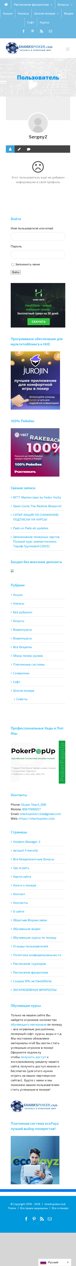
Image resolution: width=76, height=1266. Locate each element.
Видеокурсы (22, 629)
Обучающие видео (27, 929)
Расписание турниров (29, 963)
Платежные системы (29, 664)
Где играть (21, 868)
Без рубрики (22, 612)
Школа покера (23, 690)
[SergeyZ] (38, 123)
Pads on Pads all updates (30, 528)
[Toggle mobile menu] (68, 49)
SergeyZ (38, 136)
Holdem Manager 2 (26, 841)
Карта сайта (22, 876)
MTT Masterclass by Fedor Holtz (37, 497)
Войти (15, 272)
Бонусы (18, 621)
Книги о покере (24, 885)
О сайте (18, 911)
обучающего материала (28, 1024)
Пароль (16, 246)
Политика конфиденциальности (37, 955)
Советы (21, 699)
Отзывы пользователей (30, 946)
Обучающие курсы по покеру (35, 937)
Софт (16, 682)
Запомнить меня (27, 264)
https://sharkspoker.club (37, 818)
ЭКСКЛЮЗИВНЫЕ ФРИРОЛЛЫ (35, 990)
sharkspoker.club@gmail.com (40, 814)
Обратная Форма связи (30, 920)
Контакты (20, 902)
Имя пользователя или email (32, 228)
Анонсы (18, 603)
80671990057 (31, 809)
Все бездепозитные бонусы (33, 859)
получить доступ (33, 1057)
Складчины (21, 673)
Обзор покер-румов (28, 655)
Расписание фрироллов (30, 972)
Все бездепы (22, 647)
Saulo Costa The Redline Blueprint (37, 506)
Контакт (19, 894)
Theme (12, 1208)
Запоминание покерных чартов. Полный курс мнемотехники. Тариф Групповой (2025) (36, 541)
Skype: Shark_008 (33, 804)
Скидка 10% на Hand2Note (32, 981)
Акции (18, 594)
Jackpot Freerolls (25, 850)
